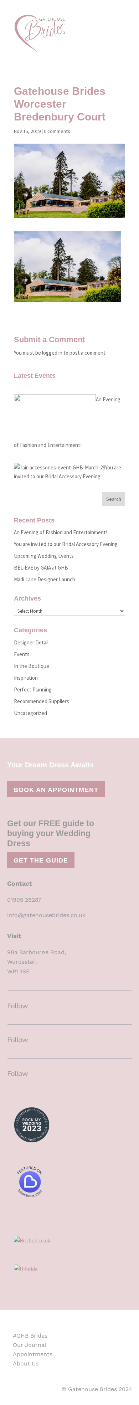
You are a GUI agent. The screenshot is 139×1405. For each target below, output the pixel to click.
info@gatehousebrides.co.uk (46, 915)
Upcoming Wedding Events (44, 555)
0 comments (57, 131)
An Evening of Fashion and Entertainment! (60, 532)
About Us (25, 1363)
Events (22, 654)
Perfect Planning (33, 689)
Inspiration (26, 677)
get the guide (41, 860)
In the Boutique (31, 666)
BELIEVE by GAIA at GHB (41, 567)
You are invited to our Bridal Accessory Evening (66, 544)
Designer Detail (31, 642)
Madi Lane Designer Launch (44, 579)
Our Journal (29, 1345)
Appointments (32, 1354)
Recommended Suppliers (41, 701)
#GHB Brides (30, 1335)
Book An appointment (56, 789)
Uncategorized (30, 713)
